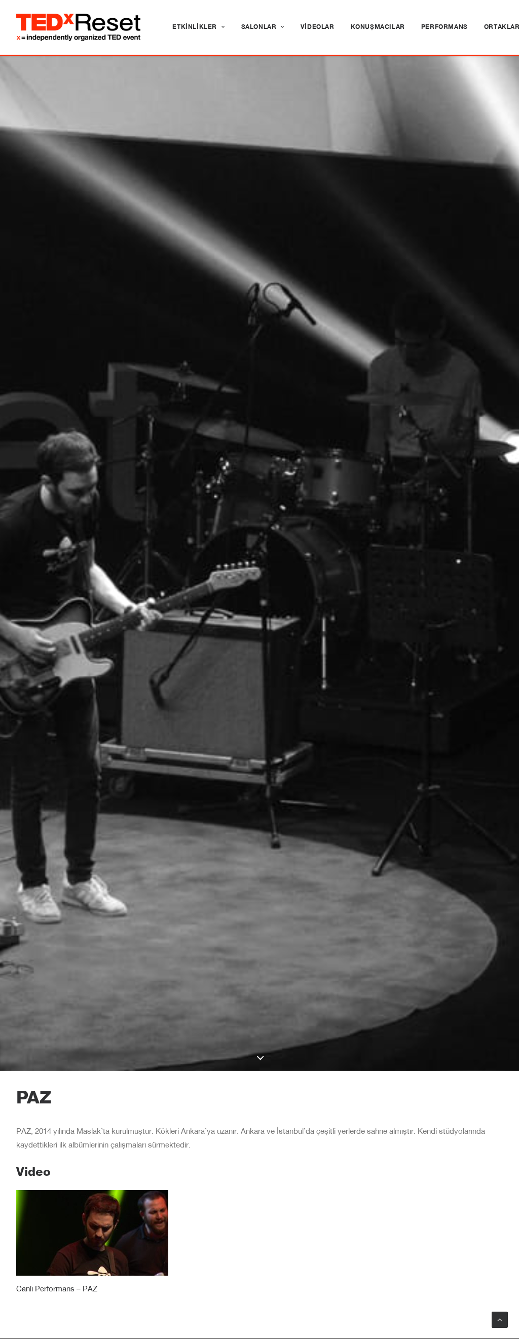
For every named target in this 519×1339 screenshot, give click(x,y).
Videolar (318, 27)
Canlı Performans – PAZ (56, 1289)
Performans (444, 27)
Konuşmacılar (378, 27)
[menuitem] (198, 27)
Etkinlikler (194, 27)
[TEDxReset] (78, 27)
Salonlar (259, 27)
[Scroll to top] (500, 1320)
